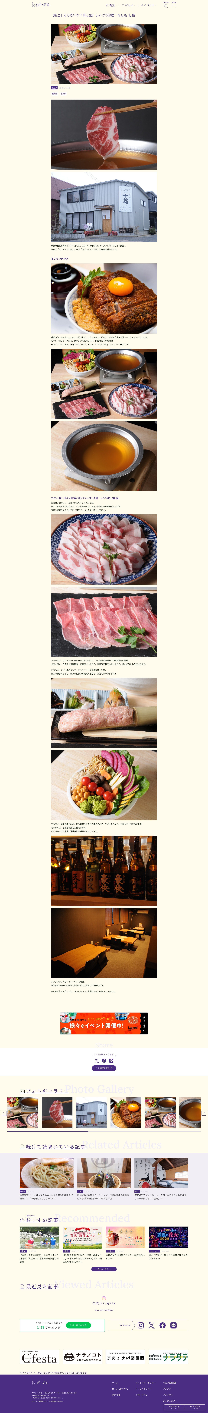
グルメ (30, 1372)
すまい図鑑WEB (169, 1383)
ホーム (115, 1383)
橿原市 (54, 94)
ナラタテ (167, 1389)
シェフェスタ (169, 1401)
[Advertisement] (104, 1004)
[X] (152, 1325)
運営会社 (116, 1395)
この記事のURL (103, 1068)
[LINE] (173, 1325)
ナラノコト (168, 1395)
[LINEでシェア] (111, 1061)
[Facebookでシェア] (104, 1061)
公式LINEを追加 (78, 1325)
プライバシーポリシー (146, 1383)
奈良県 (63, 94)
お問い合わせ (142, 1395)
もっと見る (103, 1269)
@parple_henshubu (104, 1310)
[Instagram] (141, 1325)
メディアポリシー (144, 1389)
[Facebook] (162, 1325)
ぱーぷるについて (120, 1389)
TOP (22, 1372)
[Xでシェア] (97, 1061)
